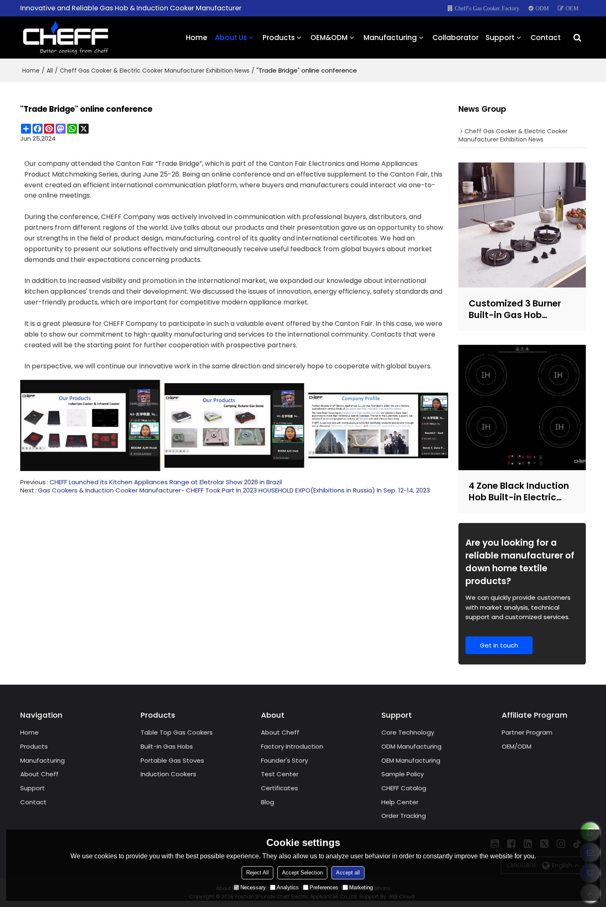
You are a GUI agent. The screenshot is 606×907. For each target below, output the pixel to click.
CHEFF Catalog (403, 788)
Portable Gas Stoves (172, 760)
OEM (572, 8)
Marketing (361, 887)
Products (279, 37)
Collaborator (455, 37)
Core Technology (407, 732)
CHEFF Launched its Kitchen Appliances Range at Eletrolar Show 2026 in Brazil (165, 482)
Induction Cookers (168, 774)
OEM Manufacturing (410, 760)
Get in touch (499, 645)
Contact (546, 37)
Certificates (279, 788)
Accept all (348, 872)
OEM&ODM (329, 37)
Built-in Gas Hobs (167, 746)
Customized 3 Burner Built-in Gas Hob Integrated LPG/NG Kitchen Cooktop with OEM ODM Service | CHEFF (516, 309)
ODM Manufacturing (411, 746)
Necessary (253, 887)
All (50, 70)
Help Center (399, 802)
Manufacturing (390, 37)
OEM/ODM (516, 746)
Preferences (324, 887)
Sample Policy (402, 774)
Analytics (288, 887)
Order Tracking (403, 815)
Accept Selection (302, 872)
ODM (542, 8)
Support (500, 37)
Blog (267, 802)
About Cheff (39, 774)
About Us (231, 37)
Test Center (279, 774)
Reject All (257, 872)
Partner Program (527, 732)
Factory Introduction (292, 746)
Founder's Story (284, 760)
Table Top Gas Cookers (177, 732)
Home (196, 37)
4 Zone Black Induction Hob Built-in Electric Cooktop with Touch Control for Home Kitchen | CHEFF (519, 491)
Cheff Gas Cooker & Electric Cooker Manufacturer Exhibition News (154, 70)
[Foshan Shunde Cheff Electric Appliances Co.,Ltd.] (65, 37)
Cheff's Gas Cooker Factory (487, 8)
